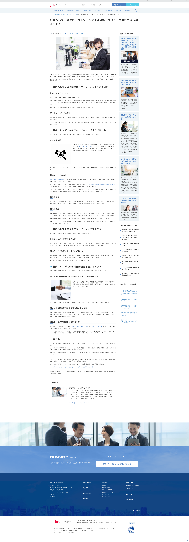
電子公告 (84, 530)
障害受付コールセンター (104, 5)
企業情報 (127, 10)
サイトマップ (90, 528)
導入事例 (97, 10)
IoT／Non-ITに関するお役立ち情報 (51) (130, 250)
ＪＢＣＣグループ (143, 1)
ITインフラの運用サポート (79, 326)
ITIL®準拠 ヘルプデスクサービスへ (80, 403)
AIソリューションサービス (56, 489)
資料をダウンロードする (117, 456)
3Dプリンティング (54, 491)
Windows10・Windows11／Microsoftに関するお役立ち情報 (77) (130, 237)
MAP (133, 523)
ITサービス (53, 494)
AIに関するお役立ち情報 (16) (130, 262)
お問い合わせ (132, 5)
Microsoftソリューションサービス (59, 493)
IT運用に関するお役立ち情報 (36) (130, 244)
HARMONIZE (53, 496)
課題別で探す (87, 10)
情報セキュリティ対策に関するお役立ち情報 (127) (130, 230)
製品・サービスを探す (73, 10)
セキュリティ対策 (95, 326)
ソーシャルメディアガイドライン (106, 528)
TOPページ (138, 510)
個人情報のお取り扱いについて (61, 528)
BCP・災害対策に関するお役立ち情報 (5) (130, 268)
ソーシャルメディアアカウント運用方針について (65, 530)
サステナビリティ (177, 1)
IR (170, 1)
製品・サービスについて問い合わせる (117, 464)
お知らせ (118, 10)
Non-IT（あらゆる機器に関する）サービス (61, 487)
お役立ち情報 (108, 10)
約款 (92, 530)
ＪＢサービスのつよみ (57, 10)
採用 (185, 1)
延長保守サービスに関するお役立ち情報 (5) (130, 274)
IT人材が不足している (85, 146)
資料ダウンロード (119, 5)
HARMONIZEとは (163, 1)
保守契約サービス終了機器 (88, 5)
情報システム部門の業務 (57, 180)
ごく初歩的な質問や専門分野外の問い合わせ (100, 184)
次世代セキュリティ (55, 485)
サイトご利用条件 (78, 528)
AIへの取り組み (152, 1)
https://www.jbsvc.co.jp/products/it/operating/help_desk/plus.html (71, 367)
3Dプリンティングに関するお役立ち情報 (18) (130, 256)
